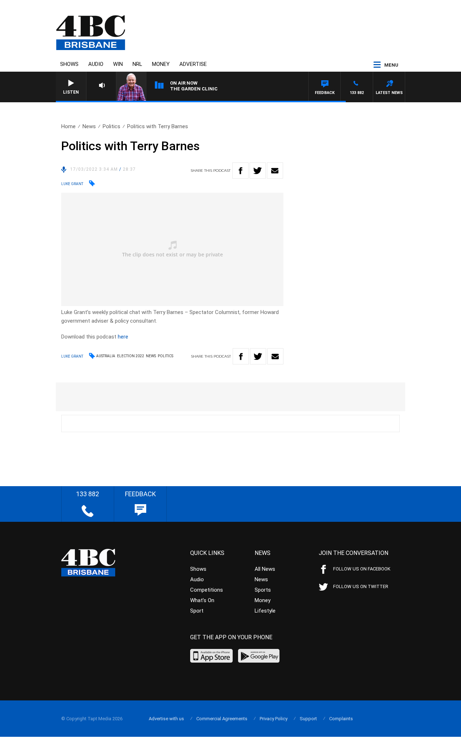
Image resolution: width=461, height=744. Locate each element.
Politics (111, 126)
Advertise (193, 64)
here (123, 336)
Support (308, 718)
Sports (263, 590)
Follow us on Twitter (360, 586)
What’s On (202, 600)
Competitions (206, 590)
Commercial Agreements (221, 718)
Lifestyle (265, 611)
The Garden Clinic (194, 88)
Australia (105, 356)
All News (265, 569)
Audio (95, 64)
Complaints (341, 718)
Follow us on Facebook (361, 569)
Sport (196, 611)
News (89, 126)
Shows (69, 64)
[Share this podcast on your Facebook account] (240, 170)
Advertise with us (166, 718)
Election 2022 (130, 356)
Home (68, 126)
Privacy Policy (273, 718)
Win (118, 64)
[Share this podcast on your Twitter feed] (258, 170)
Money (161, 64)
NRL (137, 64)
